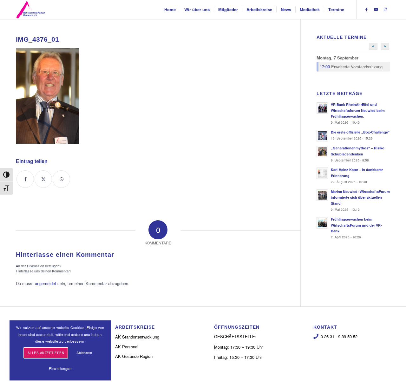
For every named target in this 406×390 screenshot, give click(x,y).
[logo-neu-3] (31, 9)
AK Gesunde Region (134, 356)
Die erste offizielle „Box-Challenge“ (360, 132)
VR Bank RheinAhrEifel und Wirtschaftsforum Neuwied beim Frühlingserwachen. (358, 110)
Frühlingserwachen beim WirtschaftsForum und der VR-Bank (356, 225)
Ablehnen (84, 352)
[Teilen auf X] (43, 179)
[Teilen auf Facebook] (25, 179)
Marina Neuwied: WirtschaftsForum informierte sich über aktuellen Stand (360, 197)
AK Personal (126, 347)
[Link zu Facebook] (366, 9)
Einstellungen (60, 368)
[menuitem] (170, 9)
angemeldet (45, 283)
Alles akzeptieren (46, 353)
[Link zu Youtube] (376, 9)
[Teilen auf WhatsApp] (61, 179)
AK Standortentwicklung (137, 337)
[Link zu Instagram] (385, 9)
